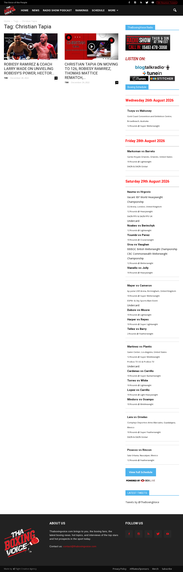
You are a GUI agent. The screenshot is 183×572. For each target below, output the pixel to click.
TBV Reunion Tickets (167, 2)
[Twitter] (147, 2)
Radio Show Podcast (57, 10)
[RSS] (141, 2)
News (35, 10)
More (111, 10)
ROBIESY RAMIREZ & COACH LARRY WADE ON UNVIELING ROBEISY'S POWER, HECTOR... (29, 68)
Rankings (81, 10)
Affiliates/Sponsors (139, 568)
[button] (174, 10)
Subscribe (167, 568)
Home (24, 10)
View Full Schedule (140, 472)
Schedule (98, 10)
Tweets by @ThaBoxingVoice (142, 502)
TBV (6, 78)
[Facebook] (129, 2)
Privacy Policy (119, 568)
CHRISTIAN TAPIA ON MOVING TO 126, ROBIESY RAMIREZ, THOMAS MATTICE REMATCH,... (91, 71)
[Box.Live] (140, 481)
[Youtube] (152, 2)
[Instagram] (135, 2)
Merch (155, 568)
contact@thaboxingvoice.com (79, 546)
